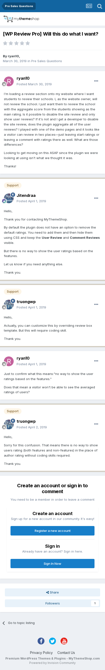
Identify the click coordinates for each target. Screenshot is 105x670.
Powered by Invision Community (52, 663)
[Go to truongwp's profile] (9, 304)
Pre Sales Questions (46, 61)
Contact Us (66, 653)
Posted (34, 84)
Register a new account (53, 531)
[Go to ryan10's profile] (9, 81)
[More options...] (96, 81)
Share (54, 592)
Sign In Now (52, 563)
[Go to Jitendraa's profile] (9, 198)
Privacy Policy (41, 653)
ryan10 (13, 56)
